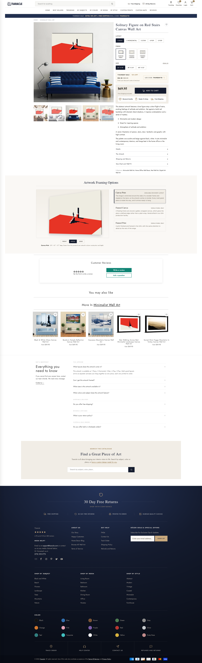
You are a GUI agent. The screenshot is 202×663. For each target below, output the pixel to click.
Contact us (40, 383)
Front (64, 241)
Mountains (38, 599)
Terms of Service (77, 549)
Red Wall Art (155, 170)
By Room (104, 10)
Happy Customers (77, 536)
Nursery (83, 603)
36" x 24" (131, 67)
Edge (81, 241)
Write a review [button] (119, 270)
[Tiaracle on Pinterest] (51, 559)
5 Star (143, 40)
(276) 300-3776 (40, 554)
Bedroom (83, 582)
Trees (36, 594)
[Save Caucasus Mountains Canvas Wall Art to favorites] (111, 315)
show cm (165, 63)
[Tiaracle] (15, 4)
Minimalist (130, 594)
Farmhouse (130, 603)
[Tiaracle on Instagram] (46, 559)
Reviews (153, 10)
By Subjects (82, 10)
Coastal (129, 590)
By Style (114, 10)
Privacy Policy (106, 659)
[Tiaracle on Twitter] (56, 559)
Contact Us (105, 536)
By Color (94, 10)
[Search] (112, 3)
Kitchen (83, 590)
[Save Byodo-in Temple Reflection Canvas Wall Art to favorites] (83, 315)
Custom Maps (141, 10)
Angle (73, 241)
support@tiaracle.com (50, 545)
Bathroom (83, 586)
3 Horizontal (131, 40)
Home (47, 10)
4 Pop (152, 40)
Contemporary (132, 599)
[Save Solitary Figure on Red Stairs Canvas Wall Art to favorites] (166, 24)
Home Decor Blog (77, 540)
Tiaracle (42, 659)
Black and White (40, 578)
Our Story (74, 532)
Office (82, 599)
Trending (70, 10)
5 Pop (160, 40)
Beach (37, 582)
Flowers (37, 586)
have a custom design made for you (104, 462)
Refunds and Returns (108, 549)
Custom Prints (126, 10)
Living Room (84, 578)
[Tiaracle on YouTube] (61, 559)
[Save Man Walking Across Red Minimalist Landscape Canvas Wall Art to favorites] (139, 315)
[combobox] (72, 3)
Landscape (38, 590)
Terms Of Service (93, 659)
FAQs (103, 532)
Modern (129, 582)
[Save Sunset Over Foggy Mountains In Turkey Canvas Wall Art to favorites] (166, 315)
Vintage (129, 586)
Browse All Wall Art (78, 544)
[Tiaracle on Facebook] (41, 559)
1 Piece (119, 40)
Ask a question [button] (119, 275)
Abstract (129, 578)
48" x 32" (141, 67)
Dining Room (85, 594)
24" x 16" (120, 67)
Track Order (105, 540)
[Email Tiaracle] (36, 559)
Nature (37, 603)
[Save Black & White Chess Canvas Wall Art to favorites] (55, 315)
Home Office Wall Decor (142, 170)
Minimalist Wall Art (47, 20)
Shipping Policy (106, 544)
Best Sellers (58, 10)
